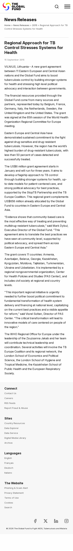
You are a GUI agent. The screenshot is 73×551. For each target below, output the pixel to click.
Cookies (8, 502)
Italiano (8, 472)
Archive (8, 442)
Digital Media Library (15, 438)
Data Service (11, 433)
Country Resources (14, 423)
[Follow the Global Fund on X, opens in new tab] (43, 521)
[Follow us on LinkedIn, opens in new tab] (53, 521)
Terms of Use (11, 497)
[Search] (56, 6)
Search (8, 507)
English (8, 458)
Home (7, 25)
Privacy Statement (14, 492)
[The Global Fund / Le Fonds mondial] (15, 6)
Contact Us (10, 393)
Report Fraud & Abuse (16, 408)
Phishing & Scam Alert (16, 488)
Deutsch (8, 467)
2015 (34, 25)
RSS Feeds (9, 403)
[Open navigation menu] (67, 6)
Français (9, 463)
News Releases (21, 25)
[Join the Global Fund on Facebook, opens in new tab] (32, 521)
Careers (8, 398)
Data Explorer (11, 428)
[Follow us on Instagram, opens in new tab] (64, 521)
